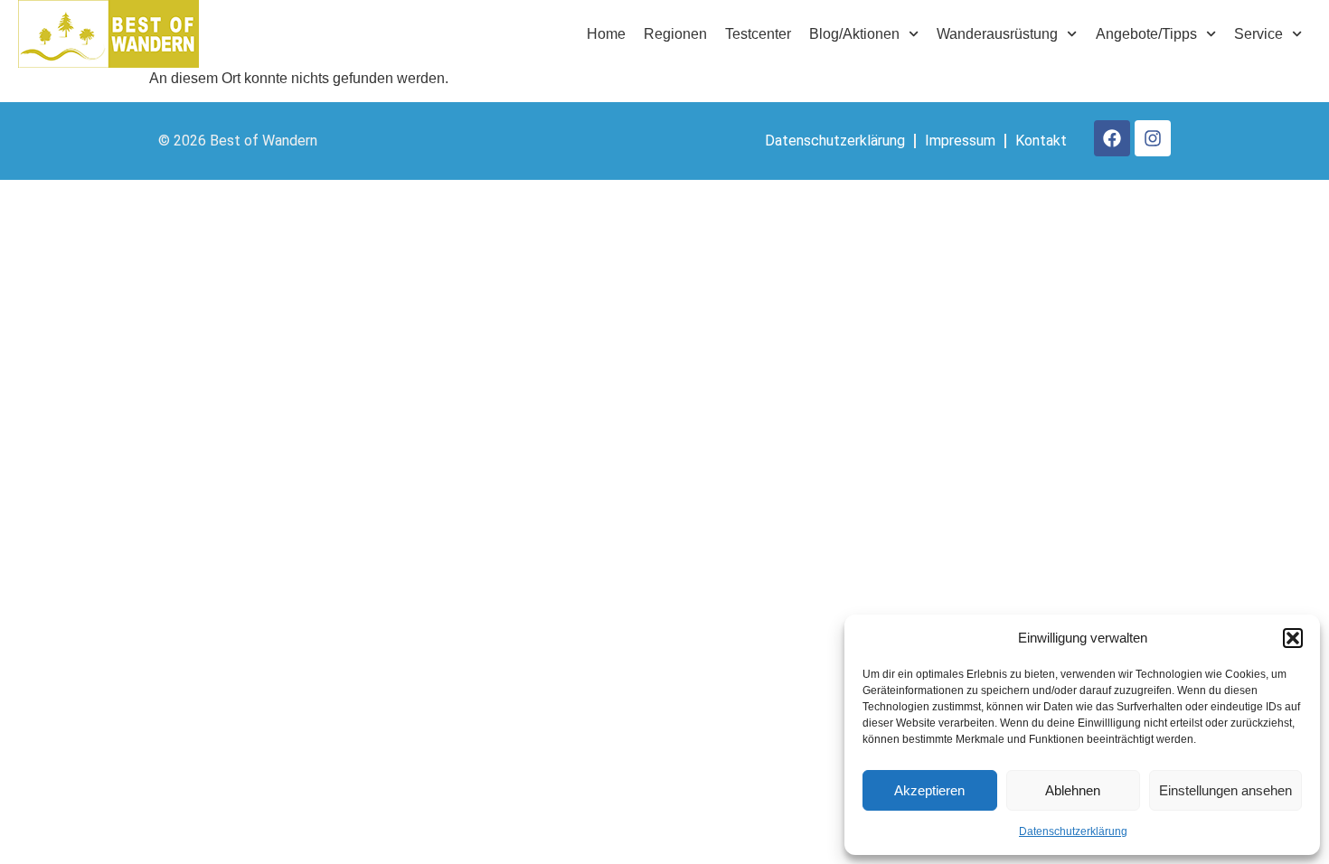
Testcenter (758, 34)
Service (1258, 34)
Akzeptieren (929, 790)
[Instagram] (1153, 138)
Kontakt (1041, 140)
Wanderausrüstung (997, 34)
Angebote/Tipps (1146, 34)
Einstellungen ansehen (1225, 790)
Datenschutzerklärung (1073, 831)
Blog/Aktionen (854, 34)
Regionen (675, 34)
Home (606, 34)
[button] (1293, 638)
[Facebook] (1112, 138)
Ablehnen (1072, 790)
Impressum (960, 140)
